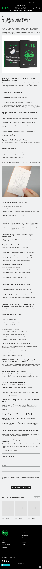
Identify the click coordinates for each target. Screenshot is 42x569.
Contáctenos (4, 542)
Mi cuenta (23, 544)
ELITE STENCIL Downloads (6, 547)
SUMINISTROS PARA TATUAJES (16, 10)
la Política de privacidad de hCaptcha (26, 477)
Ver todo (37, 497)
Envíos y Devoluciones (6, 544)
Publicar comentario (9, 474)
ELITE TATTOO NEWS (8, 15)
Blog (22, 537)
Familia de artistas (25, 535)
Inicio (3, 15)
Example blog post (6, 518)
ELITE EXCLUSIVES (28, 10)
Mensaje (4, 465)
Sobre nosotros (24, 532)
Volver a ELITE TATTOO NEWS (22, 487)
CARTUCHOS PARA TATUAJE (20, 7)
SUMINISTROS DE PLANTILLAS (21, 8)
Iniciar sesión (24, 542)
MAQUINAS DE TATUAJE (21, 5)
